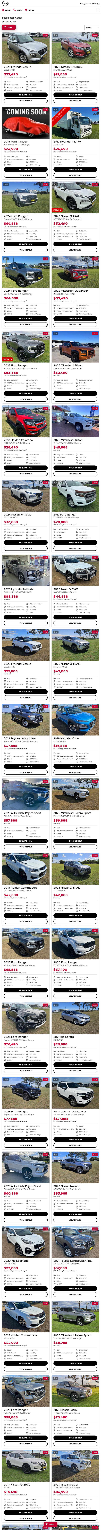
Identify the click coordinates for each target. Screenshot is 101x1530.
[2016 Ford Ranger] (26, 123)
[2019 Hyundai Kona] (75, 719)
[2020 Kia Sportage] (26, 1242)
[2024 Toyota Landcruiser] (75, 1093)
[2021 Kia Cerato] (75, 1018)
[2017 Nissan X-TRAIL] (26, 1466)
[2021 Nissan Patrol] (75, 1391)
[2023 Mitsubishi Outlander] (75, 272)
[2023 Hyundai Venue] (26, 48)
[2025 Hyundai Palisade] (26, 570)
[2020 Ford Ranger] (75, 943)
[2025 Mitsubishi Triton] (75, 347)
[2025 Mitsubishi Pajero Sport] (26, 794)
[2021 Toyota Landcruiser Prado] (75, 1242)
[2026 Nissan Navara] (75, 1167)
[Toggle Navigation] (97, 10)
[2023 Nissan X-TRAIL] (75, 197)
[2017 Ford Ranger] (75, 496)
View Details (26, 101)
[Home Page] (5, 3)
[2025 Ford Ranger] (26, 943)
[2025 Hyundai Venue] (26, 645)
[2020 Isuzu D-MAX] (75, 570)
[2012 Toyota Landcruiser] (26, 719)
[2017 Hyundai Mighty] (75, 123)
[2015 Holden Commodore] (26, 869)
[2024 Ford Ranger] (26, 197)
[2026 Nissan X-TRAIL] (75, 645)
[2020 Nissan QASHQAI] (75, 48)
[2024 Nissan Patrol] (75, 1466)
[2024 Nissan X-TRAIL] (26, 496)
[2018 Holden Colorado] (26, 421)
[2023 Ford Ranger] (26, 347)
